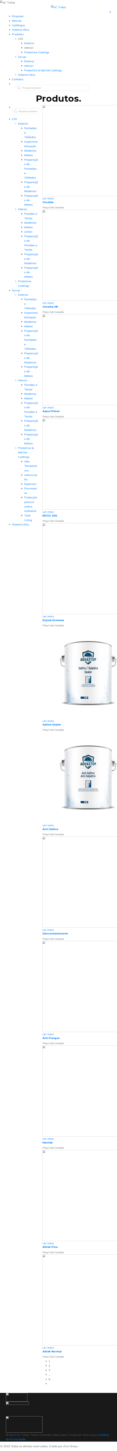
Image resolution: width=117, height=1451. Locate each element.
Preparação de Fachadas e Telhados (31, 168)
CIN (14, 119)
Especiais (30, 484)
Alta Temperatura (30, 466)
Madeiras (30, 150)
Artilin (28, 231)
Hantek (48, 1142)
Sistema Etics (20, 524)
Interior (22, 209)
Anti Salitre (50, 829)
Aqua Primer (51, 411)
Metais (28, 155)
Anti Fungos (51, 1038)
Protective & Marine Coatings (26, 452)
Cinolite (48, 202)
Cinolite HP (50, 306)
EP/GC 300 (50, 515)
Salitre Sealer (52, 724)
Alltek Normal (52, 1351)
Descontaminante (55, 933)
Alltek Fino (50, 1246)
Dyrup (16, 290)
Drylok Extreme (53, 620)
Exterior (23, 123)
